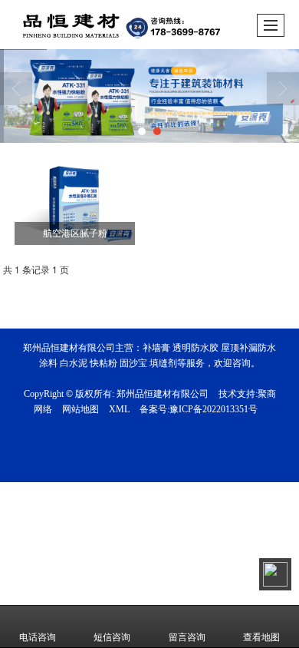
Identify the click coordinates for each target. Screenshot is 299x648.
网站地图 (80, 409)
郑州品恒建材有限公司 (163, 393)
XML (119, 409)
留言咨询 (187, 637)
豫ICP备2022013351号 (213, 409)
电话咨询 (37, 637)
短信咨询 (112, 637)
